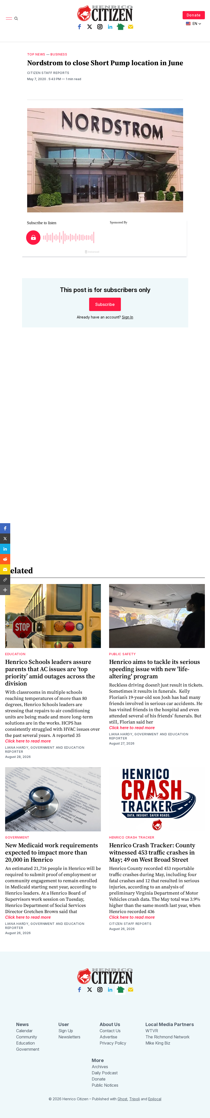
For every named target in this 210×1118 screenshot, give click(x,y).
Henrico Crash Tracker (131, 837)
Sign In (127, 317)
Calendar (24, 1030)
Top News (36, 54)
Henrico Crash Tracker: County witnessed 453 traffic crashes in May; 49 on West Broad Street (152, 852)
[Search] (16, 18)
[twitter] (90, 27)
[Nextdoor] (120, 27)
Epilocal (154, 1099)
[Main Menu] (9, 18)
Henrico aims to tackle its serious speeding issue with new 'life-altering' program (154, 668)
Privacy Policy (113, 1043)
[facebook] (79, 27)
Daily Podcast (105, 1072)
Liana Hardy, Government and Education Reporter (45, 750)
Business (58, 54)
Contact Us (110, 1030)
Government (17, 837)
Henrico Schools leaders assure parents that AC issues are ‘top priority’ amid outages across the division (50, 672)
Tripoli (134, 1099)
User (63, 1024)
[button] (5, 528)
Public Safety (122, 654)
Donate (194, 15)
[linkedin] (110, 27)
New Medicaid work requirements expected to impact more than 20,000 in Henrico (51, 852)
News (22, 1024)
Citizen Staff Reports (48, 73)
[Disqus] (105, 405)
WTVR (151, 1030)
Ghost (122, 1099)
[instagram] (100, 27)
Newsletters (69, 1036)
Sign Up (65, 1030)
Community (26, 1036)
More (98, 1060)
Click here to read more (28, 741)
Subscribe (105, 304)
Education (15, 654)
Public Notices (105, 1085)
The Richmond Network (167, 1036)
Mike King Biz (157, 1043)
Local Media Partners (169, 1024)
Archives (100, 1066)
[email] (130, 27)
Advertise (108, 1036)
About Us (110, 1024)
